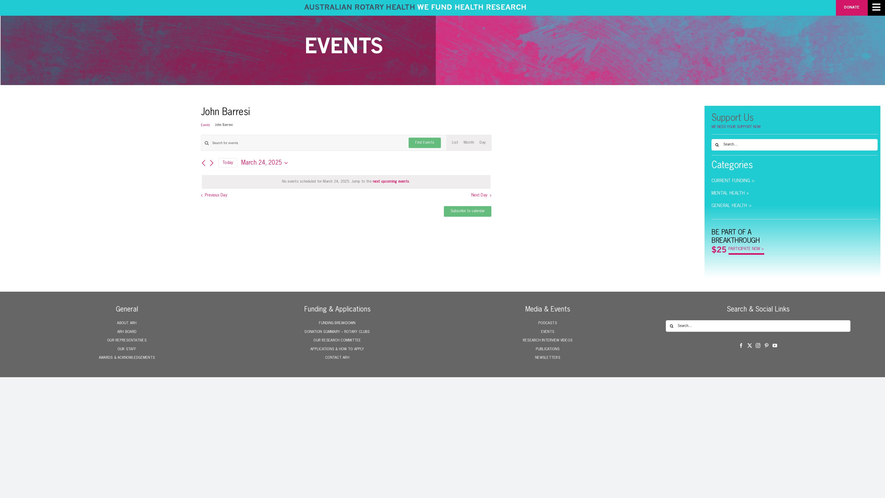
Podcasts (547, 323)
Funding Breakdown (337, 323)
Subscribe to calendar (468, 211)
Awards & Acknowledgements (127, 358)
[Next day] (211, 163)
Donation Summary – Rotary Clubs (337, 332)
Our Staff (127, 349)
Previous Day (216, 195)
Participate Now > (746, 249)
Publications (548, 349)
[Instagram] (758, 345)
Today (227, 163)
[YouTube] (775, 345)
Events (205, 125)
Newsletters (547, 358)
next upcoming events (391, 182)
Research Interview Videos (547, 340)
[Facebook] (741, 345)
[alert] (346, 182)
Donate (851, 7)
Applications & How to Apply (337, 349)
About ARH (126, 323)
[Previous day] (203, 163)
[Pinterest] (766, 345)
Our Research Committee (337, 340)
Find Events (424, 143)
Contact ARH (337, 358)
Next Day (479, 195)
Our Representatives (127, 340)
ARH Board (126, 332)
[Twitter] (749, 345)
